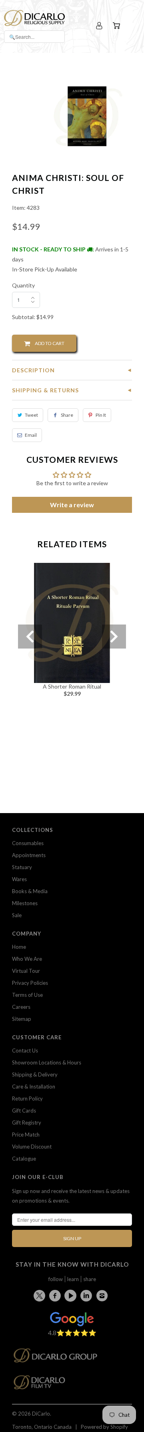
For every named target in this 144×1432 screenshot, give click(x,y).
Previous (30, 637)
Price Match (26, 1134)
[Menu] (133, 26)
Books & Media (30, 891)
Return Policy (27, 1098)
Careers (21, 1007)
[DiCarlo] (34, 17)
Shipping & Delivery (35, 1074)
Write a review (72, 504)
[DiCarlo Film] (43, 1384)
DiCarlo (41, 1413)
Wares (19, 879)
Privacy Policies (30, 983)
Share (67, 415)
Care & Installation (33, 1086)
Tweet (31, 415)
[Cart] (117, 26)
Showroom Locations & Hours (46, 1062)
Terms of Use (27, 995)
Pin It (101, 415)
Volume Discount (32, 1146)
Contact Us (25, 1050)
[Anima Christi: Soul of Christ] (87, 116)
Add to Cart (47, 343)
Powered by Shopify (104, 1427)
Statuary (22, 867)
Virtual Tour (26, 971)
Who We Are (27, 959)
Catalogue (24, 1158)
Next (114, 637)
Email (31, 435)
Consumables (28, 843)
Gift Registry (26, 1122)
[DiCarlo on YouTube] (71, 1295)
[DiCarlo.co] (59, 1358)
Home (19, 947)
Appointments (29, 855)
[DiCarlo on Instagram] (103, 1295)
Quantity (23, 285)
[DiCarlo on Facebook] (56, 1295)
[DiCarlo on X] (41, 1294)
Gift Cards (24, 1110)
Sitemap (21, 1019)
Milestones (25, 903)
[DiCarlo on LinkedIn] (87, 1295)
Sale (17, 915)
